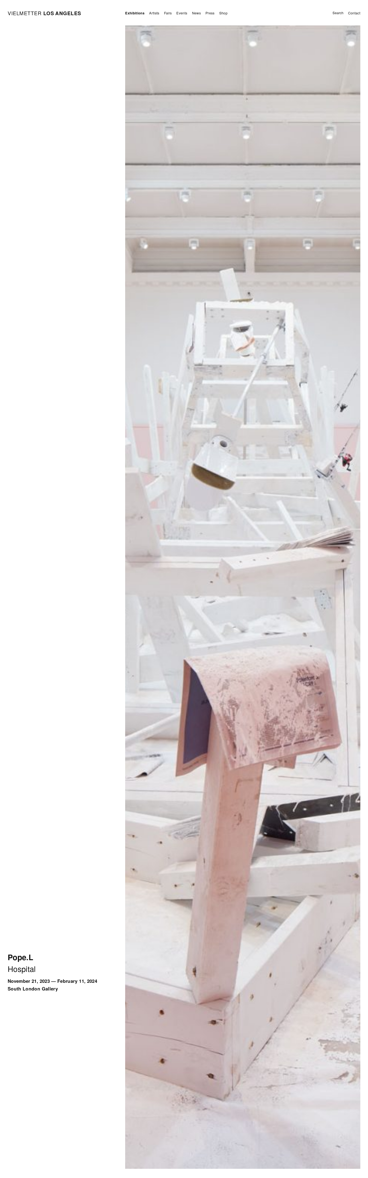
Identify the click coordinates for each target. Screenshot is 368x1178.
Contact (354, 13)
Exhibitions (135, 13)
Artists (154, 13)
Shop (223, 13)
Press (210, 13)
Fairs (168, 13)
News (196, 13)
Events (181, 13)
